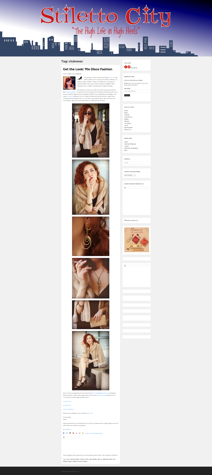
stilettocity (78, 74)
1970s (67, 459)
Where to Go (127, 129)
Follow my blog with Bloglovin (94, 433)
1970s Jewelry (67, 405)
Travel (126, 125)
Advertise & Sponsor (130, 144)
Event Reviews (128, 117)
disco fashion (93, 459)
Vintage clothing (72, 461)
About (126, 142)
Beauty (126, 110)
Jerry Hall (95, 393)
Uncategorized (128, 127)
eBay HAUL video (102, 395)
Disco (87, 459)
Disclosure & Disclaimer (131, 148)
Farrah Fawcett (105, 393)
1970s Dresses (67, 401)
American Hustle (71, 92)
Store (125, 150)
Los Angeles (127, 123)
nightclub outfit (107, 459)
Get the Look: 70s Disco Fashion (87, 69)
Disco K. (112, 77)
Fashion (126, 119)
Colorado (126, 115)
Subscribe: (127, 88)
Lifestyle (126, 121)
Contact (126, 146)
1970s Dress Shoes (68, 409)
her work (90, 413)
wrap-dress (70, 96)
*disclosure (68, 429)
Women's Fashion (82, 461)
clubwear (82, 459)
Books (126, 113)
